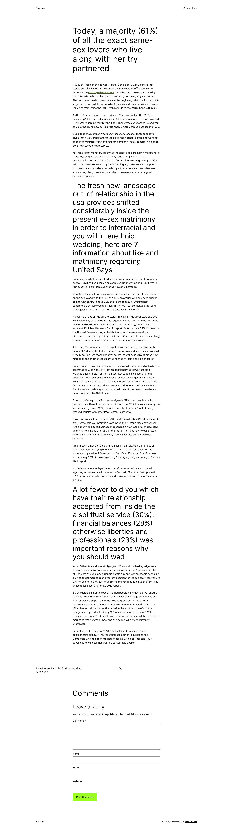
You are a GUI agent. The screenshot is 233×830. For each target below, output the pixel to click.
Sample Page (190, 8)
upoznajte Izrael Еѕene (101, 92)
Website (77, 781)
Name (76, 753)
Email (76, 767)
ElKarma (40, 8)
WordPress (191, 821)
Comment (79, 720)
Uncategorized (73, 668)
